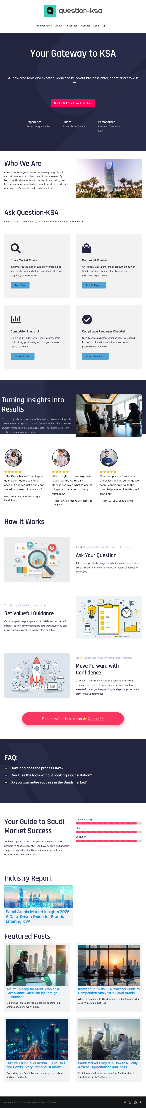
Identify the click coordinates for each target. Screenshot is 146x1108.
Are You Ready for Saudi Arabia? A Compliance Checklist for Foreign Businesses (32, 993)
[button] (104, 25)
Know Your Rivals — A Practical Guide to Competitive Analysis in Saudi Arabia (109, 991)
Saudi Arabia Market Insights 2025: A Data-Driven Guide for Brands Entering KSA (38, 916)
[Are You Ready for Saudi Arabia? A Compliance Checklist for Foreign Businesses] (37, 946)
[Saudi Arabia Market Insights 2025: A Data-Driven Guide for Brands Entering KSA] (38, 887)
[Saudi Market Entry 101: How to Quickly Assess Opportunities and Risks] (109, 1020)
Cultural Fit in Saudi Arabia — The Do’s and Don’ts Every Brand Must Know (35, 1065)
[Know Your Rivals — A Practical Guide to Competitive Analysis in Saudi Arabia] (109, 946)
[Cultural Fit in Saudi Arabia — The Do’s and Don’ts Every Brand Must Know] (37, 1020)
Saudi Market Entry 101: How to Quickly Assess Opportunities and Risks (108, 1065)
